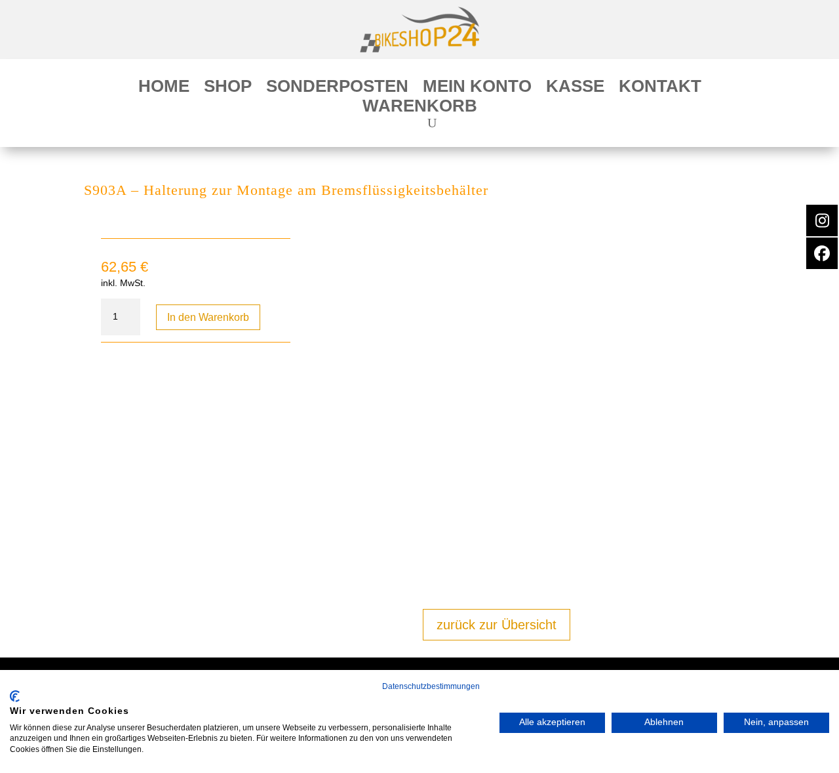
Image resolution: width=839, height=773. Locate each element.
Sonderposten (337, 88)
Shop (228, 88)
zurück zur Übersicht (496, 624)
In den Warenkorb (208, 317)
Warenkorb (419, 108)
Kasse (575, 88)
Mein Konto (477, 88)
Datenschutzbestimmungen (431, 686)
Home (163, 88)
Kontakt (660, 88)
